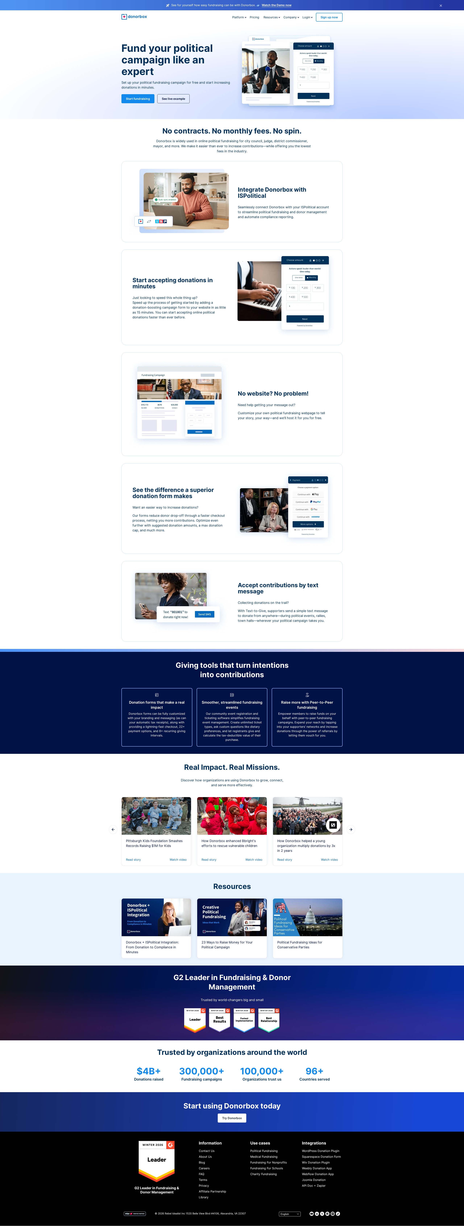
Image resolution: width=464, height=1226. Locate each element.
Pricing (254, 17)
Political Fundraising (264, 1151)
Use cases (260, 1143)
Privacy (204, 1185)
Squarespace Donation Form (321, 1156)
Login (306, 17)
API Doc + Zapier (314, 1185)
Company (290, 17)
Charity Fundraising (263, 1174)
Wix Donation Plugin (316, 1162)
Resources (271, 17)
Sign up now (329, 17)
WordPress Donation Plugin (320, 1151)
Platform (238, 17)
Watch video (178, 859)
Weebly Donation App (317, 1168)
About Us (205, 1156)
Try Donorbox (232, 1118)
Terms (203, 1180)
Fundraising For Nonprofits (268, 1162)
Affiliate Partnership (212, 1191)
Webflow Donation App (318, 1174)
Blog (202, 1162)
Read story (133, 859)
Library (203, 1197)
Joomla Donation (314, 1180)
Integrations (314, 1143)
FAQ (201, 1174)
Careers (204, 1168)
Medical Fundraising (263, 1156)
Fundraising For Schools (266, 1168)
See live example (173, 99)
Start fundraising (138, 99)
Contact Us (206, 1151)
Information (210, 1143)
